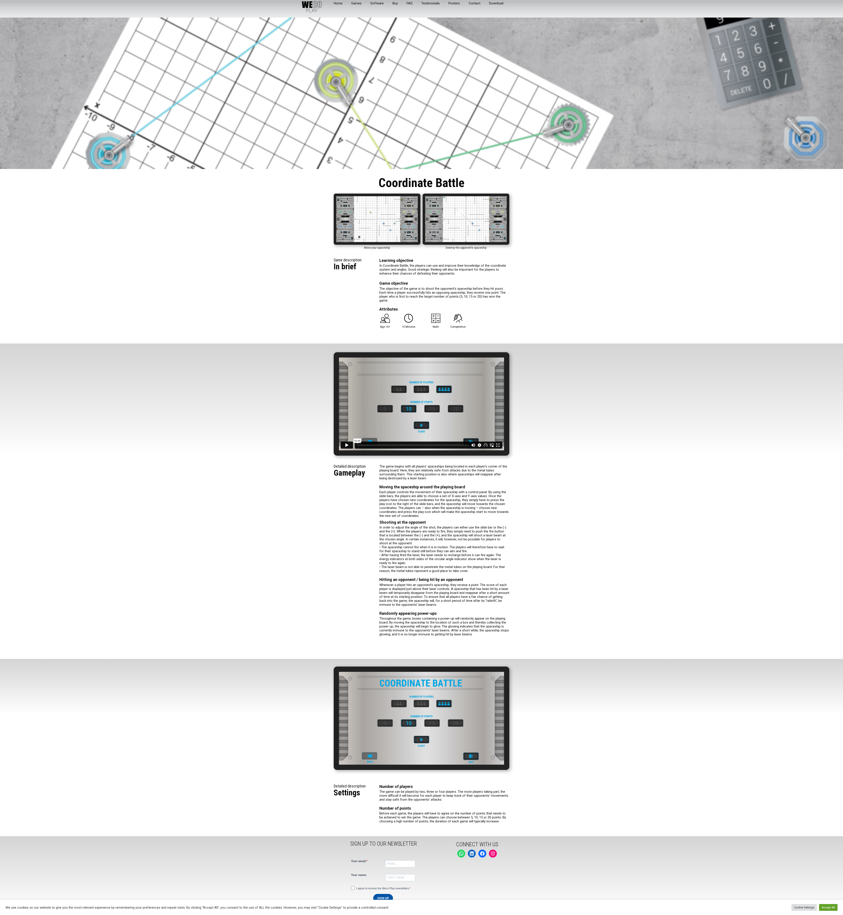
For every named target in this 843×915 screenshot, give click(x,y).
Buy (395, 3)
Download (496, 3)
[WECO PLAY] (312, 7)
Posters (454, 3)
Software (377, 3)
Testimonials (430, 3)
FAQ (409, 3)
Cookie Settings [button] (804, 907)
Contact (474, 3)
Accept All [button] (828, 907)
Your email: (359, 861)
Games (356, 3)
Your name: (359, 875)
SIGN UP (383, 898)
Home (338, 3)
